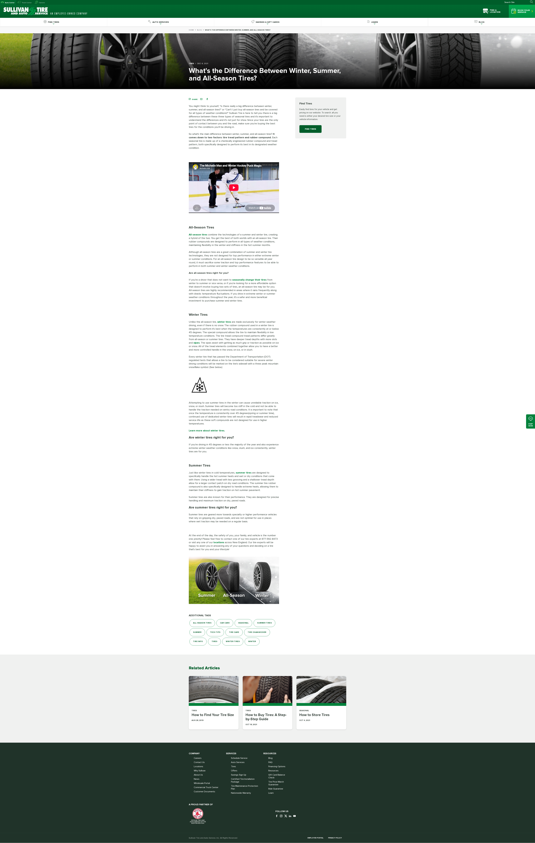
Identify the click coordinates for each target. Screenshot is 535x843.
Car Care (225, 623)
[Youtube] (295, 816)
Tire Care (234, 632)
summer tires (243, 472)
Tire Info (198, 641)
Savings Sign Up (238, 774)
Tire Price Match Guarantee (276, 783)
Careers (42, 3)
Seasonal (243, 623)
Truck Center (27, 3)
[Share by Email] (201, 99)
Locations (198, 766)
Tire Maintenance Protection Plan (244, 787)
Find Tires (310, 129)
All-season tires (198, 234)
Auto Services (238, 762)
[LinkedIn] (291, 816)
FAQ (270, 762)
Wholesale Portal (202, 783)
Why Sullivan (200, 770)
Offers (234, 770)
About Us (198, 774)
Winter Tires (233, 641)
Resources (273, 770)
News (196, 779)
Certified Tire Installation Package (243, 780)
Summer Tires (264, 623)
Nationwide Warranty (241, 793)
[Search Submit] (532, 1)
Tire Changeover (257, 632)
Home (191, 30)
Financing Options (276, 766)
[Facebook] (277, 816)
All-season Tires (202, 623)
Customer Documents (204, 791)
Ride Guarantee (275, 788)
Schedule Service (239, 758)
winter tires (224, 321)
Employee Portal (315, 838)
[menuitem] (53, 22)
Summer (197, 632)
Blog (199, 30)
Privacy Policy (335, 838)
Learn (271, 793)
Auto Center (9, 3)
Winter (252, 641)
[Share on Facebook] (207, 99)
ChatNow (530, 425)
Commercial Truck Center (206, 787)
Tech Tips (215, 632)
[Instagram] (282, 816)
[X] (286, 816)
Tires (214, 641)
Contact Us (199, 762)
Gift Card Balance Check (276, 776)
